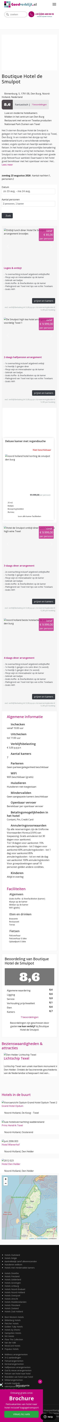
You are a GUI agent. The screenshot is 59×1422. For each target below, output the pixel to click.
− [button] (6, 1183)
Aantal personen (11, 199)
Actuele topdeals (12, 1383)
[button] (8, 246)
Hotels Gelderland (13, 1279)
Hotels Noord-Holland (15, 1292)
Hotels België (11, 1258)
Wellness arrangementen (16, 1354)
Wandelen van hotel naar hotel (19, 1376)
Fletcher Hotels (12, 1323)
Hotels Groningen (13, 1282)
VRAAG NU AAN (21, 1414)
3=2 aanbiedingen (13, 1357)
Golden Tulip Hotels (14, 1326)
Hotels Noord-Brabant (15, 1289)
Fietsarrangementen (14, 1360)
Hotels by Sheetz (12, 1329)
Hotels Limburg (12, 1286)
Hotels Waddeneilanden (15, 1302)
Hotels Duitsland (12, 1255)
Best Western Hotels (14, 1317)
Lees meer (7, 164)
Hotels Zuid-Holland (14, 1311)
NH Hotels (9, 1336)
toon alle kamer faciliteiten (29, 516)
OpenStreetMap (42, 1238)
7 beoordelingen (29, 1017)
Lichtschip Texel (16, 1058)
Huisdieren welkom (13, 1264)
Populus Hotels (12, 1349)
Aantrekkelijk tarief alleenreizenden (21, 1261)
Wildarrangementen (14, 1380)
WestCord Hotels (12, 1345)
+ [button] (6, 1179)
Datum (5, 187)
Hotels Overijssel (12, 1295)
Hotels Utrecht (11, 1298)
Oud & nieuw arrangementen (18, 1370)
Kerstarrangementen (14, 1364)
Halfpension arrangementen (18, 1367)
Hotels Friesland (12, 1276)
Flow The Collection (14, 1339)
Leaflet (31, 1238)
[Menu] (54, 4)
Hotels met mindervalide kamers (20, 1267)
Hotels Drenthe (12, 1273)
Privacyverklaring (51, 1410)
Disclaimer (54, 1413)
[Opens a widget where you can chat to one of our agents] (48, 1417)
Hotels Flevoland (12, 1305)
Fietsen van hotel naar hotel (18, 1373)
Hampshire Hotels (13, 1333)
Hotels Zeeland (12, 1308)
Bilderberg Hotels (13, 1320)
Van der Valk (10, 1342)
